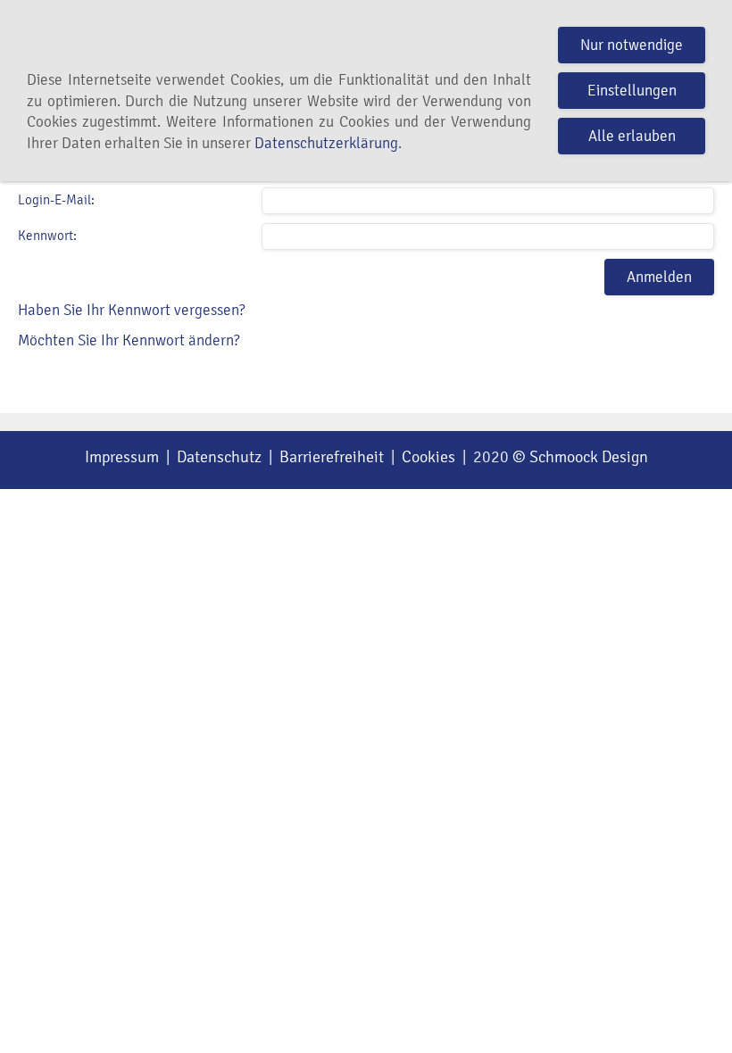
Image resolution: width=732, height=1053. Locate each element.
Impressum (122, 457)
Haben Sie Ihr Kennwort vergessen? (131, 310)
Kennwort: (47, 236)
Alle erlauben (632, 136)
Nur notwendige (631, 45)
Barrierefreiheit (331, 457)
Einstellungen (632, 90)
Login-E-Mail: (56, 200)
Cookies (428, 457)
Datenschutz (219, 457)
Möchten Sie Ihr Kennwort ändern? (129, 340)
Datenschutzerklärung (326, 143)
